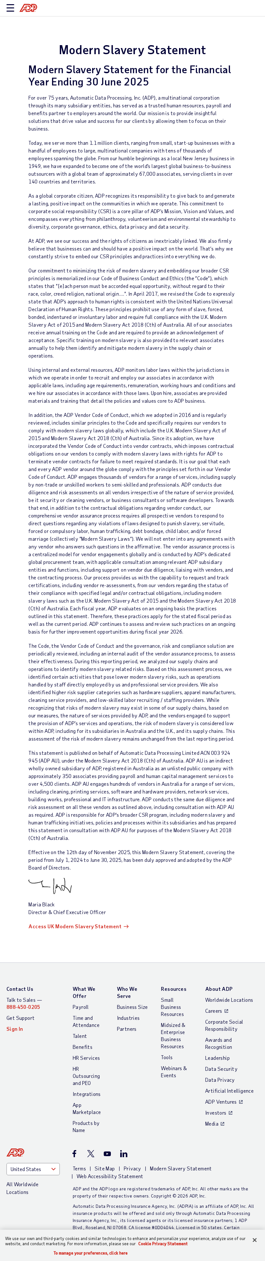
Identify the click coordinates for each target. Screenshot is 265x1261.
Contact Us (19, 989)
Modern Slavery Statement (181, 1168)
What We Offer (84, 992)
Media (211, 1123)
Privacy (132, 1168)
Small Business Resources (172, 1007)
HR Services (86, 1058)
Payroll (81, 1007)
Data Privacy (220, 1080)
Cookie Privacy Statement (163, 1243)
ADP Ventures (221, 1101)
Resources (173, 989)
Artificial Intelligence (229, 1091)
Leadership (217, 1058)
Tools (167, 1057)
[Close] (255, 1240)
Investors (216, 1112)
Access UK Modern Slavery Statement (75, 926)
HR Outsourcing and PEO (86, 1076)
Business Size (132, 1007)
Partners (127, 1029)
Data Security (221, 1069)
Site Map (105, 1168)
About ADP (219, 989)
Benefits (82, 1047)
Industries (128, 1018)
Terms (79, 1168)
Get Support (20, 1018)
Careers (213, 1011)
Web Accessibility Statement (110, 1176)
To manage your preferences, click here (91, 1253)
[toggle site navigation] (10, 8)
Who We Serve (127, 992)
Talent (80, 1036)
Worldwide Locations (229, 1000)
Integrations (87, 1094)
